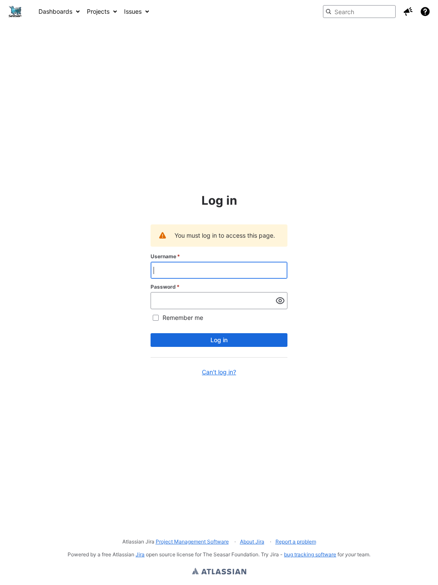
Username (165, 256)
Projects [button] (98, 11)
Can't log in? (219, 372)
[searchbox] (359, 12)
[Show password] (280, 300)
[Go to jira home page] (15, 11)
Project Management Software (192, 541)
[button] (408, 11)
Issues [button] (133, 11)
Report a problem (295, 541)
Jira (140, 554)
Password (165, 287)
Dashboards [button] (55, 11)
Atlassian (219, 572)
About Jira (252, 541)
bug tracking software (310, 554)
